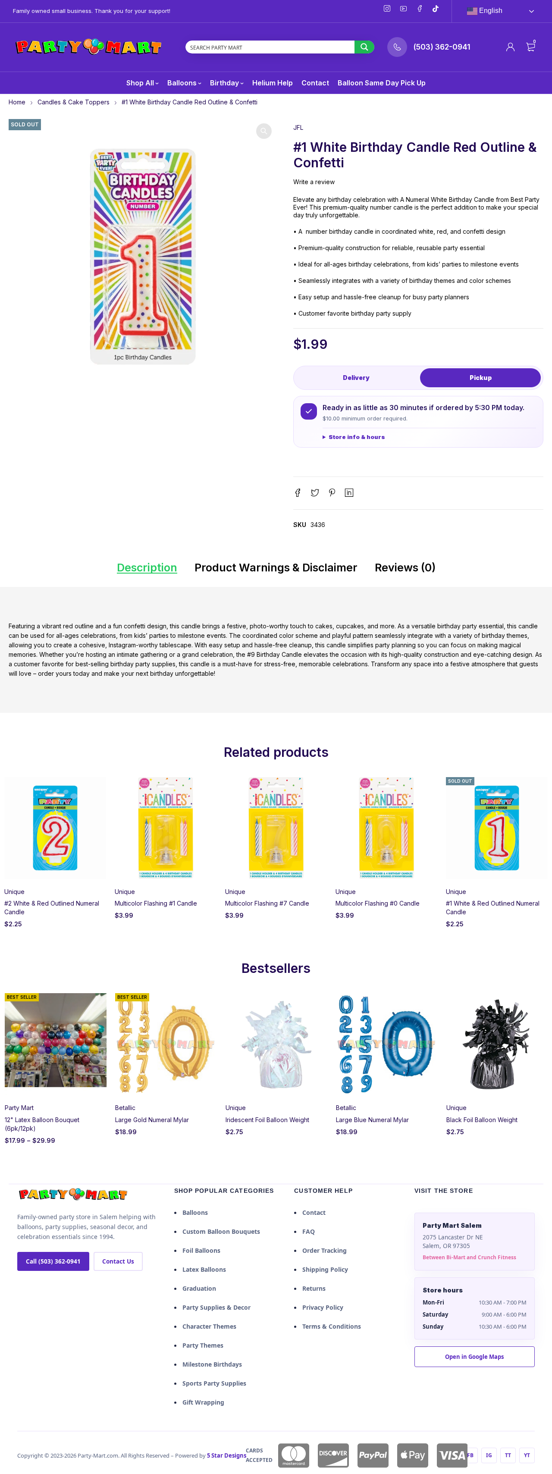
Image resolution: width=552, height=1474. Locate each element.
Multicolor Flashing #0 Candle (378, 903)
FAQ (308, 1231)
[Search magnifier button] (364, 47)
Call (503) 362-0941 (53, 1261)
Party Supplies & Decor (216, 1307)
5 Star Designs (226, 1455)
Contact (314, 1212)
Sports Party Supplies (214, 1383)
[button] (264, 131)
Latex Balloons (204, 1269)
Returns (314, 1288)
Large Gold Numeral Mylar (152, 1119)
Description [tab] (147, 567)
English (489, 10)
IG (489, 1455)
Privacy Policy (322, 1307)
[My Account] (511, 47)
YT (527, 1455)
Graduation (199, 1288)
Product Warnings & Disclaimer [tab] (276, 567)
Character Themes (209, 1326)
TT (508, 1455)
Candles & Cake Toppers (74, 102)
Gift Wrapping (203, 1402)
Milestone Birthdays (212, 1364)
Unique (14, 891)
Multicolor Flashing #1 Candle (156, 903)
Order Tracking (324, 1250)
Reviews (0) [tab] (405, 567)
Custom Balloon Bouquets (221, 1231)
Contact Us (118, 1261)
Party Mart (19, 1107)
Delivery (356, 377)
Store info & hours (357, 436)
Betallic (125, 1107)
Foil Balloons (201, 1250)
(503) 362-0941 (441, 47)
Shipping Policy (325, 1269)
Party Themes (202, 1345)
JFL (298, 127)
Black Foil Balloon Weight (482, 1119)
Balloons (195, 1212)
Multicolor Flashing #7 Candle (267, 903)
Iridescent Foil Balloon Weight (267, 1119)
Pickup (481, 377)
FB (470, 1455)
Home (17, 102)
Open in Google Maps (474, 1357)
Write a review (314, 181)
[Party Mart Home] (73, 1194)
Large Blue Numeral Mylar (372, 1119)
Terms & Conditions (331, 1326)
